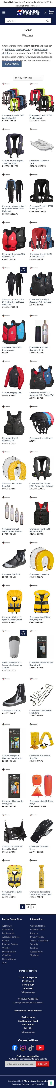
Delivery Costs (37, 929)
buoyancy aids (23, 49)
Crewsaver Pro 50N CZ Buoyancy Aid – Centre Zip (41, 394)
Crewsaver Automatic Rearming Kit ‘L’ (39, 348)
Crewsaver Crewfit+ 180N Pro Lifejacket (41, 207)
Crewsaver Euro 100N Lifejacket (12, 893)
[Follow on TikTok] (31, 1048)
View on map (28, 992)
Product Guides (10, 944)
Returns (34, 933)
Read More (12, 64)
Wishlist (6, 947)
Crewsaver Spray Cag (11, 393)
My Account (8, 933)
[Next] (33, 906)
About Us (7, 925)
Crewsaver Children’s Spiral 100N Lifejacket (12, 618)
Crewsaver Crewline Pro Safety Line (40, 711)
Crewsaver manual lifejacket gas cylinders (12, 530)
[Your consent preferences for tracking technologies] (51, 1083)
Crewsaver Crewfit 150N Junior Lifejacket (40, 255)
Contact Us (7, 929)
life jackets (10, 49)
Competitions (9, 958)
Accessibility (36, 951)
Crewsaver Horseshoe (39, 574)
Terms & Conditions (40, 940)
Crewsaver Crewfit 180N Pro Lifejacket (40, 116)
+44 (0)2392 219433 (28, 998)
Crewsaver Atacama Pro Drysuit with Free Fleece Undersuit (13, 302)
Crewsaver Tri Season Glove (39, 847)
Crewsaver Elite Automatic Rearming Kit (41, 663)
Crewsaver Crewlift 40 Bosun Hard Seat (12, 847)
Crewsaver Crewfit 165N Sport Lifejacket (13, 116)
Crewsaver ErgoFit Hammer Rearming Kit (12, 757)
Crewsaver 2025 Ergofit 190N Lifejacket (12, 162)
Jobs (4, 962)
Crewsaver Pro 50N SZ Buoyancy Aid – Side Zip (40, 300)
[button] (4, 12)
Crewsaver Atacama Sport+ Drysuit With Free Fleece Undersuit (14, 208)
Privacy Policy (37, 936)
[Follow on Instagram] (23, 1048)
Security (34, 944)
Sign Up (42, 1064)
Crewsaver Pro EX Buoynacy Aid (10, 439)
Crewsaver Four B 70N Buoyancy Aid (39, 530)
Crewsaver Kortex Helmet (41, 438)
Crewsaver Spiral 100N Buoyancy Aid (39, 618)
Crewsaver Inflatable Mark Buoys (41, 802)
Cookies (34, 947)
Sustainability (9, 951)
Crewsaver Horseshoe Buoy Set (12, 484)
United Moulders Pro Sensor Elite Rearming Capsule (12, 665)
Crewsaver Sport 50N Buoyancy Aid (11, 348)
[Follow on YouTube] (40, 1048)
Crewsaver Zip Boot (11, 710)
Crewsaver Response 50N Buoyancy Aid (13, 255)
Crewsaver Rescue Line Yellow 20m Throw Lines (40, 893)
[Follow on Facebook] (15, 1048)
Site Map (34, 955)
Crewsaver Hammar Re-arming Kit (13, 802)
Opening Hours (37, 925)
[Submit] (48, 21)
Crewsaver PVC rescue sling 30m (39, 757)
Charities (7, 955)
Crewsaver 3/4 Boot (11, 574)
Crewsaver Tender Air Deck (39, 162)
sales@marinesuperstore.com (28, 1002)
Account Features (11, 936)
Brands (5, 940)
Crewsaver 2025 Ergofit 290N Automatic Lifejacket (41, 484)
